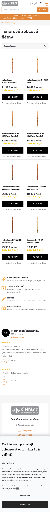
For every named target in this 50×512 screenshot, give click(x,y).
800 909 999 (27, 435)
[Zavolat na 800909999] (31, 3)
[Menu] (46, 3)
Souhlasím (25, 504)
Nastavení (25, 495)
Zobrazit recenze (17, 337)
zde (30, 480)
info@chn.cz (27, 430)
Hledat (42, 9)
